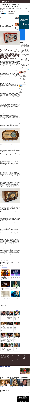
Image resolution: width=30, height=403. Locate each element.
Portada (12, 355)
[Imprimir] (6, 13)
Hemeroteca (13, 362)
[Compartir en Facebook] (1, 13)
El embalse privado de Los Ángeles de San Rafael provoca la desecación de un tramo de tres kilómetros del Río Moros (25, 46)
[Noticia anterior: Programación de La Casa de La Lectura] (12, 13)
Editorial (18, 359)
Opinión (12, 359)
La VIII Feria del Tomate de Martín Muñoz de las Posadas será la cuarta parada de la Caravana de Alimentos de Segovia (25, 50)
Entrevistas (13, 358)
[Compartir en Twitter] (3, 13)
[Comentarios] (10, 13)
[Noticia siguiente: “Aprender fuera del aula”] (13, 13)
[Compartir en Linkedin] (5, 13)
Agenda (18, 355)
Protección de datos (3, 359)
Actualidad (13, 356)
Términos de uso (3, 358)
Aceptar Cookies (21, 401)
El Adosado (13, 360)
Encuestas (18, 362)
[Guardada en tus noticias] (8, 13)
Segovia (18, 356)
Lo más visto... (21, 42)
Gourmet (18, 358)
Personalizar (25, 401)
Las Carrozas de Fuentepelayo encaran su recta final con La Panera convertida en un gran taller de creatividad (25, 55)
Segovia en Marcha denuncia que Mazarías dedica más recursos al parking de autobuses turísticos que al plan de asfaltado (25, 66)
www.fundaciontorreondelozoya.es (11, 265)
